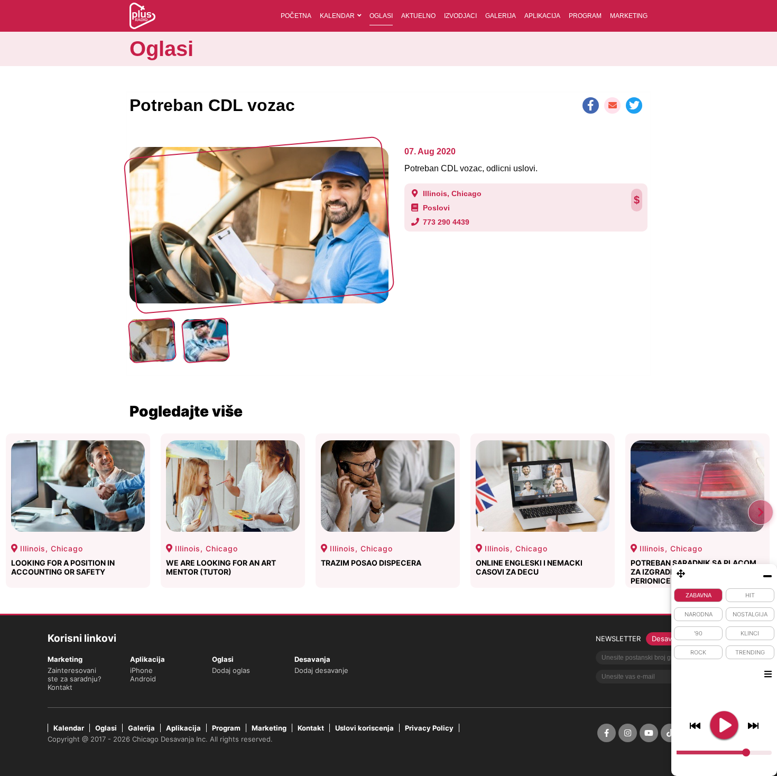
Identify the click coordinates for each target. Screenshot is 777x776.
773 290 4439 (446, 222)
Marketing (629, 16)
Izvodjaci (460, 16)
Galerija (500, 16)
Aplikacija (542, 16)
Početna (296, 16)
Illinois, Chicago (452, 193)
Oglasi (381, 16)
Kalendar (337, 16)
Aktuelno (418, 16)
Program (585, 16)
